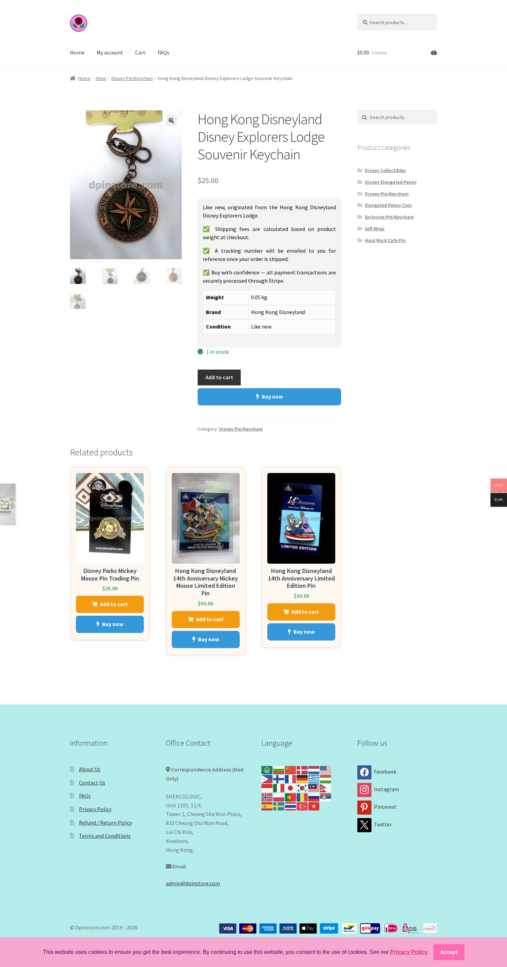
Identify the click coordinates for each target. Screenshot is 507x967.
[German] (302, 778)
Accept (449, 951)
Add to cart (219, 377)
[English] (326, 769)
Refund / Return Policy (105, 822)
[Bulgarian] (279, 769)
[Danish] (302, 769)
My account (110, 52)
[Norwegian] (267, 796)
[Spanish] (267, 805)
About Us (89, 769)
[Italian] (279, 787)
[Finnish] (279, 778)
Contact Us (92, 782)
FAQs (163, 52)
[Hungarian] (326, 778)
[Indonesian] (267, 787)
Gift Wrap (375, 228)
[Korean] (302, 787)
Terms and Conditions (105, 835)
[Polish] (279, 796)
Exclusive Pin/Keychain (389, 217)
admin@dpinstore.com (193, 883)
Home (77, 52)
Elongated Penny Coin (388, 205)
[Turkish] (302, 805)
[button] (171, 120)
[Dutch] (314, 769)
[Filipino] (267, 778)
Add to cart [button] (114, 604)
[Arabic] (267, 769)
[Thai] (291, 805)
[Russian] (314, 796)
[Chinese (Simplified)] (291, 769)
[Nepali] (326, 787)
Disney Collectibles (385, 170)
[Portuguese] (291, 796)
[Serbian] (326, 796)
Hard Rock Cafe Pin (385, 240)
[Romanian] (302, 796)
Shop (101, 78)
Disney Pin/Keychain (132, 78)
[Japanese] (291, 787)
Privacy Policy (95, 809)
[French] (291, 778)
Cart (140, 52)
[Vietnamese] (314, 805)
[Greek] (314, 778)
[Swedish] (279, 805)
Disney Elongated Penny (391, 182)
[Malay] (314, 787)
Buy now (272, 396)
